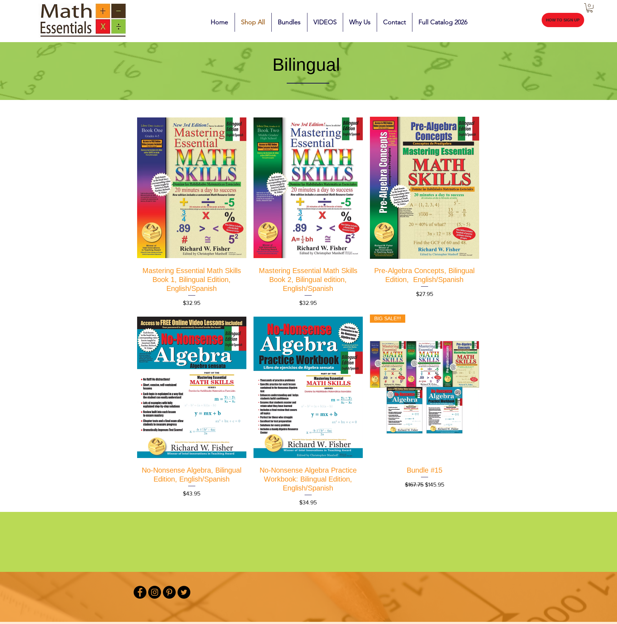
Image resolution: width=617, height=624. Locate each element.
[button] (589, 7)
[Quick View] (191, 188)
